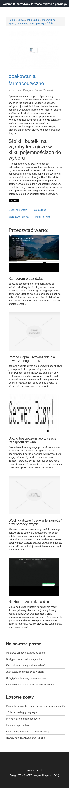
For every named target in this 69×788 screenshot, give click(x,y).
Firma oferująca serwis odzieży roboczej (27, 731)
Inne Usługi (33, 19)
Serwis (21, 19)
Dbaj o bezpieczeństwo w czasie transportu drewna (32, 440)
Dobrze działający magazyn (21, 712)
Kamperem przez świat (26, 278)
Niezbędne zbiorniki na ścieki (30, 601)
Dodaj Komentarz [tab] (18, 209)
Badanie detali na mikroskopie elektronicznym (30, 684)
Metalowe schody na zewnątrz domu (25, 652)
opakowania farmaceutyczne (26, 79)
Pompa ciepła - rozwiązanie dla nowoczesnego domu (32, 358)
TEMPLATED (25, 775)
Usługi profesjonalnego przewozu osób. (27, 678)
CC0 (56, 775)
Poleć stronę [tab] (39, 209)
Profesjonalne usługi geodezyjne (23, 718)
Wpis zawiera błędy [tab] (19, 216)
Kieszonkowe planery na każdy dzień (25, 665)
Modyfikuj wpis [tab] (42, 216)
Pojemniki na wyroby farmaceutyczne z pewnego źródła (32, 21)
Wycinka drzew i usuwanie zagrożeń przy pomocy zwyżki (35, 522)
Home (12, 19)
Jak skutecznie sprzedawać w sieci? (25, 671)
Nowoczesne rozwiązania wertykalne (25, 737)
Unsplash (47, 775)
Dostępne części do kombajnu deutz (25, 659)
